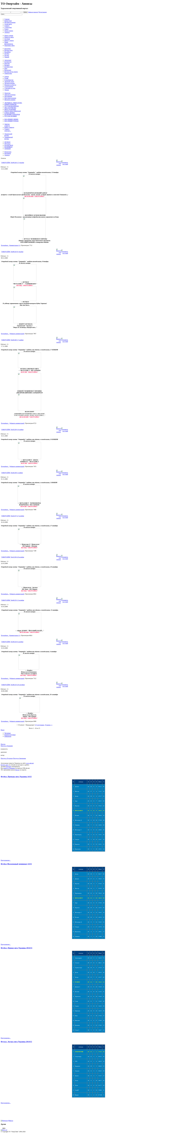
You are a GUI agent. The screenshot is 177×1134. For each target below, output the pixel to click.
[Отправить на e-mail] (64, 162)
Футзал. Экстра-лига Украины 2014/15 (16, 1042)
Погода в (7, 746)
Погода (3, 744)
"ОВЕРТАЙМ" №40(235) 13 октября (12, 600)
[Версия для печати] (58, 162)
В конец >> (48, 725)
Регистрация (43, 12)
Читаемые (7, 733)
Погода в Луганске (7, 758)
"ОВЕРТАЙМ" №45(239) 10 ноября (12, 429)
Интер (17, 770)
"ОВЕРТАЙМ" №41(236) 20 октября (12, 557)
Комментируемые (10, 735)
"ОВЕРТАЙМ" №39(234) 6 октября (12, 642)
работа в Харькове (9, 768)
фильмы (8, 766)
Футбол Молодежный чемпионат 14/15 (16, 864)
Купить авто (4, 765)
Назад (2, 730)
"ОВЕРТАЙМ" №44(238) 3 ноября (12, 473)
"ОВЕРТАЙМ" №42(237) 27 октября (12, 516)
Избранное (7, 736)
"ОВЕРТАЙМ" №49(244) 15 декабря (12, 162)
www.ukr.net (30, 763)
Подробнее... (5, 245)
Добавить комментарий (16, 333)
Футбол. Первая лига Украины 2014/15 (16, 948)
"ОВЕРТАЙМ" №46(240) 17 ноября (12, 340)
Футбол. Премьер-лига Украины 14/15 (16, 777)
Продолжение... (6, 860)
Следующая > (40, 725)
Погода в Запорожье (19, 758)
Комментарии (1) (14, 245)
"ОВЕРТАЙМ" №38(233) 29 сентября (13, 685)
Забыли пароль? (33, 12)
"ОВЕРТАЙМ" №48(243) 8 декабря (12, 251)
